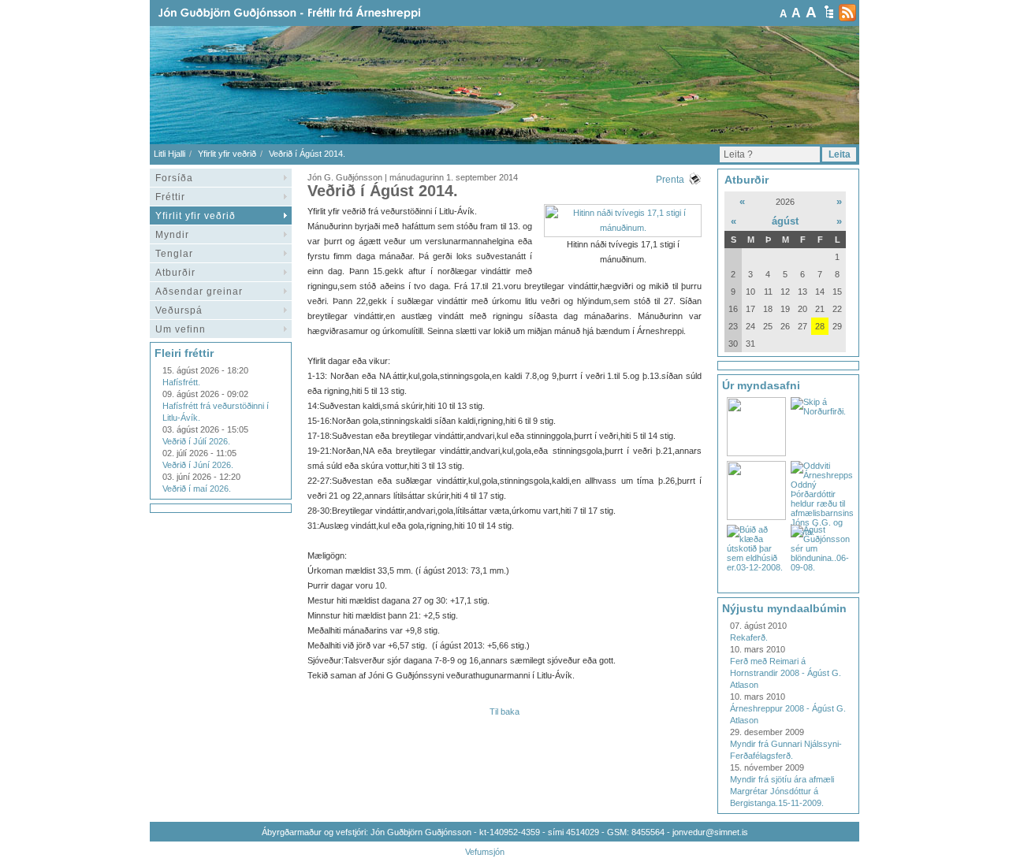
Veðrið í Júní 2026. (197, 465)
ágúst (785, 221)
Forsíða (174, 178)
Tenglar (174, 253)
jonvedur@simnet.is (710, 832)
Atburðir (175, 272)
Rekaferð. (749, 637)
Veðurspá (179, 310)
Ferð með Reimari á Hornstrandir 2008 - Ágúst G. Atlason (785, 672)
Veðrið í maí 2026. (196, 488)
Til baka (504, 711)
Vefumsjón (484, 851)
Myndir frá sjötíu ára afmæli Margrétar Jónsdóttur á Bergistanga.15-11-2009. (782, 791)
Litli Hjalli (169, 153)
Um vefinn (180, 329)
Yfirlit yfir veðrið (227, 153)
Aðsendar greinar (199, 291)
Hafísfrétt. (181, 382)
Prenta (670, 179)
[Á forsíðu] (314, 13)
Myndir (172, 234)
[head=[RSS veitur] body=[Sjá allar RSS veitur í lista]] (847, 12)
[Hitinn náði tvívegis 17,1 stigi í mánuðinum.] (623, 227)
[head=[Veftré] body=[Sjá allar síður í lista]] (829, 12)
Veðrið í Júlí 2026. (196, 441)
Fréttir (170, 196)
